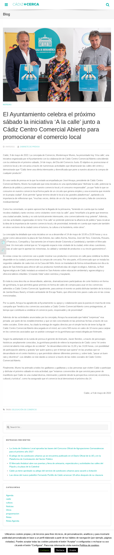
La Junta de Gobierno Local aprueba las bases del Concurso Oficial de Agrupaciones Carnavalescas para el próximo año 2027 (56, 450)
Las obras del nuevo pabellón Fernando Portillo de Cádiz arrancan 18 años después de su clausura (56, 475)
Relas (8, 517)
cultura (9, 503)
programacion (12, 514)
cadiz (8, 499)
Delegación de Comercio (24, 410)
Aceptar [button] (72, 550)
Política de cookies (89, 545)
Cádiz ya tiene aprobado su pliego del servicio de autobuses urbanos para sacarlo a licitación (53, 471)
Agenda (9, 495)
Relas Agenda (12, 521)
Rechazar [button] (60, 550)
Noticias (7, 104)
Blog (6, 14)
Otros (8, 510)
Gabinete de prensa (30, 147)
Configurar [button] (44, 550)
